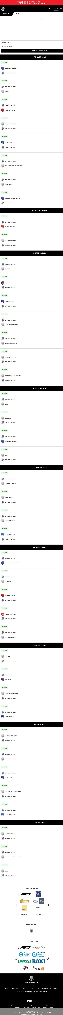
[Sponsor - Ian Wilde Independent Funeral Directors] (38, 969)
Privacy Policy (26, 1007)
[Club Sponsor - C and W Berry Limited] (24, 962)
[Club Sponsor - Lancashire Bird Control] (38, 948)
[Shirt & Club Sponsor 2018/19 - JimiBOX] (24, 894)
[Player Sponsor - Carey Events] (24, 901)
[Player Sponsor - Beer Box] (24, 908)
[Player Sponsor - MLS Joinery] (38, 908)
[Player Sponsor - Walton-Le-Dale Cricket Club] (38, 894)
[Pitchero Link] (31, 1001)
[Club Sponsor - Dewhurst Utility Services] (38, 955)
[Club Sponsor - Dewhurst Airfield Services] (24, 955)
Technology (44, 1005)
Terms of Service (15, 1007)
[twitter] (33, 986)
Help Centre (13, 1005)
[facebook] (30, 985)
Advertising (28, 1005)
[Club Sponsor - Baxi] (38, 962)
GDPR (52, 1005)
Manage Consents (48, 1007)
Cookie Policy (36, 1007)
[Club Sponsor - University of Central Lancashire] (24, 969)
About (21, 1005)
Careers (36, 1005)
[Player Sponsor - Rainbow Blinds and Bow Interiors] (38, 901)
